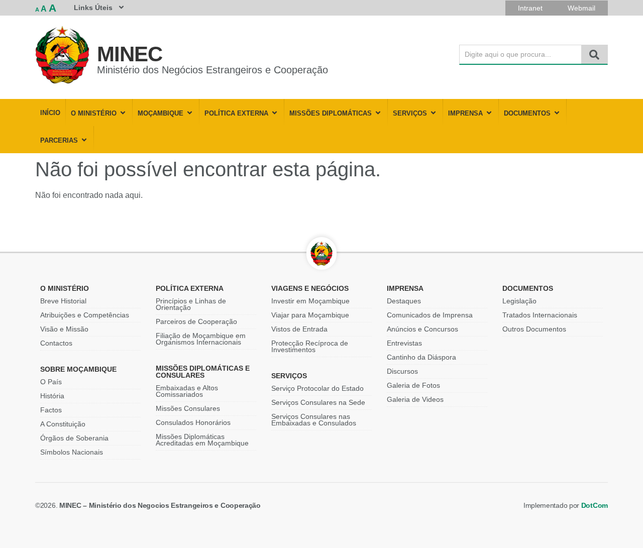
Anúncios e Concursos (422, 329)
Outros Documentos (534, 329)
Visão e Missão (64, 329)
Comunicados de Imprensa (430, 315)
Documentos (527, 113)
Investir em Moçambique (310, 301)
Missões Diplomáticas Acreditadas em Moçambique (202, 439)
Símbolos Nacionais (71, 452)
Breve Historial (63, 301)
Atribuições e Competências (84, 315)
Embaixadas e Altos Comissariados (187, 391)
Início (50, 113)
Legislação (519, 301)
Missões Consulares (188, 408)
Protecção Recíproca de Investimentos (309, 346)
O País (51, 382)
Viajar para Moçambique (310, 315)
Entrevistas (404, 343)
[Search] (594, 54)
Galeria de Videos (415, 399)
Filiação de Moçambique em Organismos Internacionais (201, 339)
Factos (51, 410)
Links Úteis (93, 8)
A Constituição (62, 424)
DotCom (594, 505)
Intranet (530, 8)
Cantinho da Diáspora (421, 357)
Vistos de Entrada (299, 329)
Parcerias (59, 140)
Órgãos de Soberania (74, 438)
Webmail (581, 8)
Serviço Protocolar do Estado (317, 388)
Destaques (404, 301)
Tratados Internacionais (539, 315)
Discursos (402, 371)
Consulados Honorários (193, 422)
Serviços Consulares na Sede (318, 402)
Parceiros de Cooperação (196, 321)
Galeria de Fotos (413, 385)
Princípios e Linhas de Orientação (191, 304)
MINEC (129, 54)
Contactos (56, 343)
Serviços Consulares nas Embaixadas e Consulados (313, 419)
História (52, 396)
